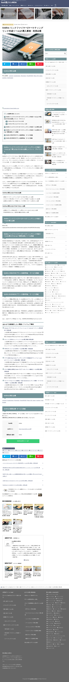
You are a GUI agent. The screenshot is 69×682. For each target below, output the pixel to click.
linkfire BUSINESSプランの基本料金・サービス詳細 (18, 138)
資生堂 (55, 306)
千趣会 (48, 271)
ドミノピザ (49, 289)
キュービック (49, 287)
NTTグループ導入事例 (51, 185)
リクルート (49, 277)
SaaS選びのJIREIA (9, 2)
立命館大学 (61, 310)
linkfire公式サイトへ (22, 441)
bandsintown (17, 75)
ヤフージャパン (58, 269)
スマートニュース (50, 294)
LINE (47, 279)
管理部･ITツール (23, 5)
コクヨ (48, 283)
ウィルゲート (49, 298)
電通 (47, 275)
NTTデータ (57, 298)
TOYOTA (48, 306)
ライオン (50, 625)
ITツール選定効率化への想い (51, 177)
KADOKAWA (62, 296)
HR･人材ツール (46, 5)
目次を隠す (17, 113)
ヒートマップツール (52, 103)
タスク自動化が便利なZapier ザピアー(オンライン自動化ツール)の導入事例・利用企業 (23, 370)
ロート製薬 (53, 310)
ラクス (63, 308)
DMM (53, 273)
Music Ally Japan (38, 75)
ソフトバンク (56, 271)
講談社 (64, 275)
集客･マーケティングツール (14, 5)
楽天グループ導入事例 (51, 208)
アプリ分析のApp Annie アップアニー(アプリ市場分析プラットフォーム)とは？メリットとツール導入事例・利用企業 (23, 359)
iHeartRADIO (30, 75)
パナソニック (49, 267)
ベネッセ (57, 625)
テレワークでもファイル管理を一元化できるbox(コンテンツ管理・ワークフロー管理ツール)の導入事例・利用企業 (23, 381)
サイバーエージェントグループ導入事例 (55, 189)
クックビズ (56, 281)
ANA (53, 279)
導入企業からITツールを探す (51, 216)
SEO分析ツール (51, 93)
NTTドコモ (49, 269)
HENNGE (56, 289)
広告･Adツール (30, 5)
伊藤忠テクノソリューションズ (52, 308)
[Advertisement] (23, 94)
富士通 (48, 300)
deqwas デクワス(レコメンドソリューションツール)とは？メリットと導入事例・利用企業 (23, 329)
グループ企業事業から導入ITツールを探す (55, 181)
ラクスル (61, 306)
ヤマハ (48, 312)
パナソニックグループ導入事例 (53, 201)
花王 (54, 283)
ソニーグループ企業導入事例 (52, 193)
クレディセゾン (56, 304)
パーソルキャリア (62, 273)
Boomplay (23, 75)
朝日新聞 (48, 281)
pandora (4, 77)
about (52, 5)
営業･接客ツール (51, 74)
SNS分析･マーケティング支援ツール (55, 98)
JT (47, 310)
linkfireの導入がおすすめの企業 (15, 121)
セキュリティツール (52, 86)
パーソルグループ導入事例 (52, 197)
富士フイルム (59, 267)
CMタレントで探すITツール (51, 173)
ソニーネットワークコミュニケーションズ (54, 302)
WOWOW (48, 285)
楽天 (63, 271)
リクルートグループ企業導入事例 (53, 204)
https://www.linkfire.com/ (24, 429)
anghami (11, 75)
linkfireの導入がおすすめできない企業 (16, 123)
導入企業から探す (5, 5)
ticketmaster (10, 77)
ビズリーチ (62, 265)
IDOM (59, 283)
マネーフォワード (56, 275)
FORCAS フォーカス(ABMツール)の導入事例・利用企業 (18, 348)
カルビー (48, 304)
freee (56, 287)
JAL (62, 277)
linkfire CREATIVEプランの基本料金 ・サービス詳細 (19, 135)
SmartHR (59, 279)
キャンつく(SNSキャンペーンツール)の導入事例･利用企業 (18, 339)
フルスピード (56, 312)
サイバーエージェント (51, 265)
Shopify (48, 296)
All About (59, 294)
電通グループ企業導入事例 (52, 212)
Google (56, 277)
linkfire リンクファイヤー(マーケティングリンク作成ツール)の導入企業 (23, 127)
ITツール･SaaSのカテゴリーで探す (54, 62)
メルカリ (63, 281)
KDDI (48, 273)
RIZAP (55, 285)
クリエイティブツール (38, 5)
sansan (55, 296)
